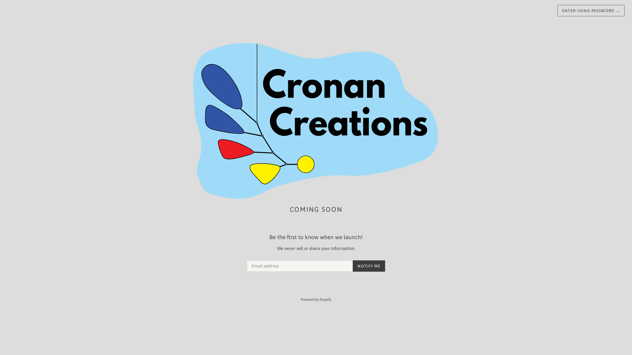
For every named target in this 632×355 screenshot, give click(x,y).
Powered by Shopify (316, 300)
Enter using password (591, 10)
